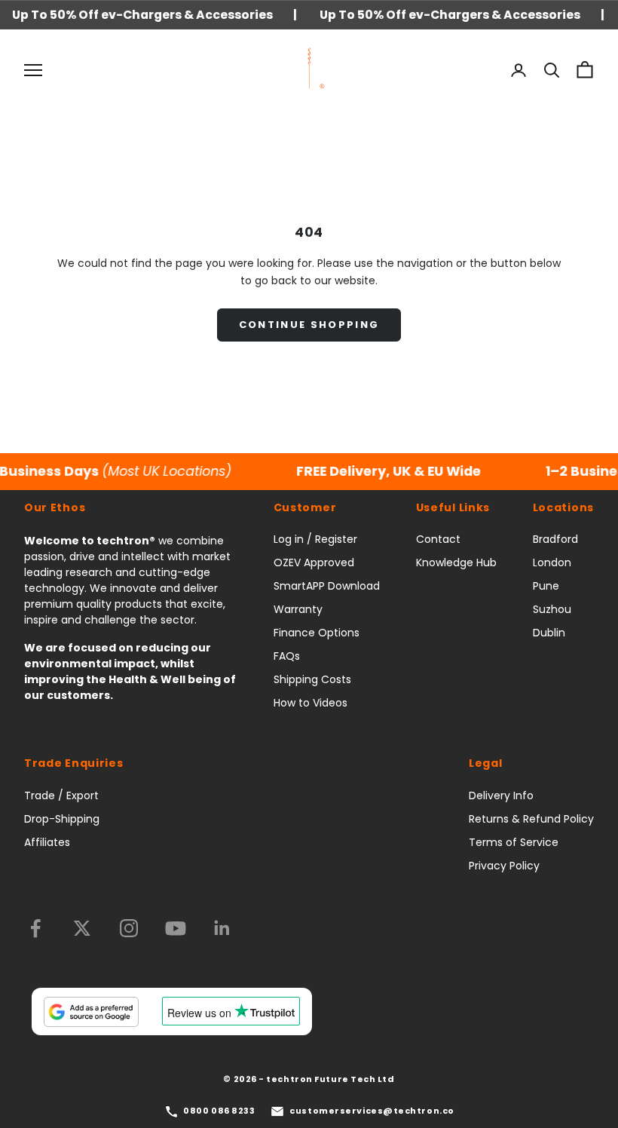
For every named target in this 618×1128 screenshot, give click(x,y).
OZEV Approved (314, 562)
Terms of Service (513, 842)
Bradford (555, 539)
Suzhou (552, 609)
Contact (438, 539)
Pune (546, 585)
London (552, 562)
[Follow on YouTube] (175, 928)
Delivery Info (501, 795)
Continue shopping (309, 324)
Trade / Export (61, 795)
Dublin (549, 632)
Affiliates (47, 842)
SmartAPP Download (327, 585)
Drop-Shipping (61, 818)
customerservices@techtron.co (371, 1111)
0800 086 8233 (219, 1111)
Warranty (298, 609)
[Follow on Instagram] (129, 928)
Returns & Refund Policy (531, 818)
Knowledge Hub (456, 562)
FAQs (287, 656)
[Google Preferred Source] (91, 1012)
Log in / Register (315, 539)
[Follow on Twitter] (82, 928)
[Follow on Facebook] (35, 928)
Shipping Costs (312, 679)
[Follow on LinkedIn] (222, 928)
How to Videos (310, 702)
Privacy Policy (504, 865)
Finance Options (316, 632)
